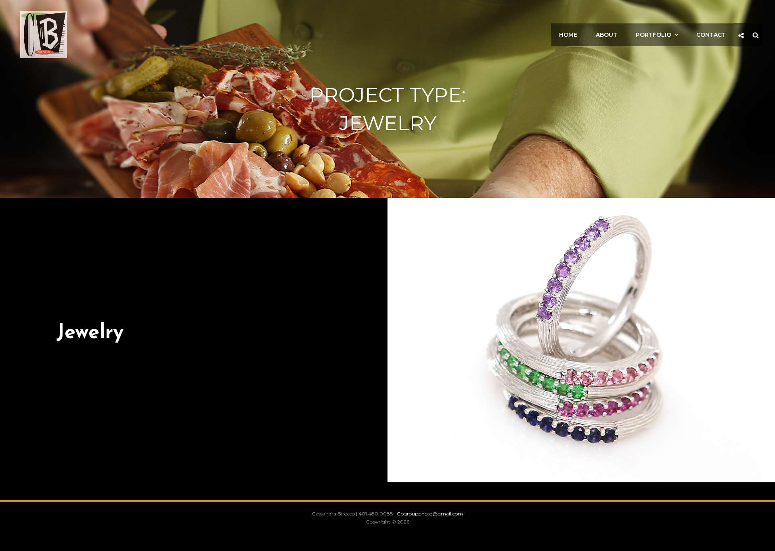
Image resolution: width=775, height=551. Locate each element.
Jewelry (90, 333)
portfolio (653, 34)
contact (711, 34)
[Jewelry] (581, 340)
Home (568, 34)
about (606, 34)
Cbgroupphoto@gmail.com (430, 514)
